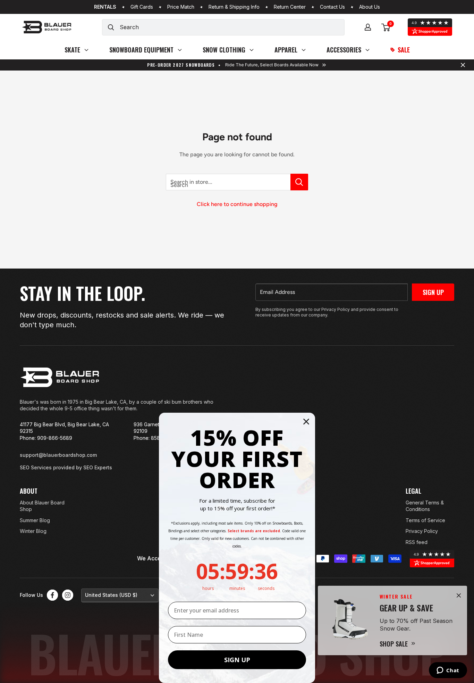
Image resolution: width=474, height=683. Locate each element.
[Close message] (463, 65)
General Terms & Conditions (425, 506)
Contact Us (332, 7)
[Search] (111, 27)
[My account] (368, 27)
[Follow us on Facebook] (52, 595)
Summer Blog (35, 520)
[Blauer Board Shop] (60, 377)
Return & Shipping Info (234, 7)
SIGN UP (237, 660)
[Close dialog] (306, 421)
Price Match (180, 7)
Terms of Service (425, 520)
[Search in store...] (299, 182)
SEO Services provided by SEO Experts (66, 467)
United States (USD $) (111, 595)
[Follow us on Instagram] (67, 595)
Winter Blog (33, 531)
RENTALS (105, 7)
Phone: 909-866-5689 (46, 438)
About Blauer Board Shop (42, 506)
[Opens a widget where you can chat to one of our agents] (448, 671)
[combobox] (232, 27)
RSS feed (417, 542)
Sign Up (433, 292)
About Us (369, 7)
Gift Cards (141, 7)
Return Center (290, 7)
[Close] (459, 595)
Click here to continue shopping (237, 204)
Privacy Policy (422, 531)
